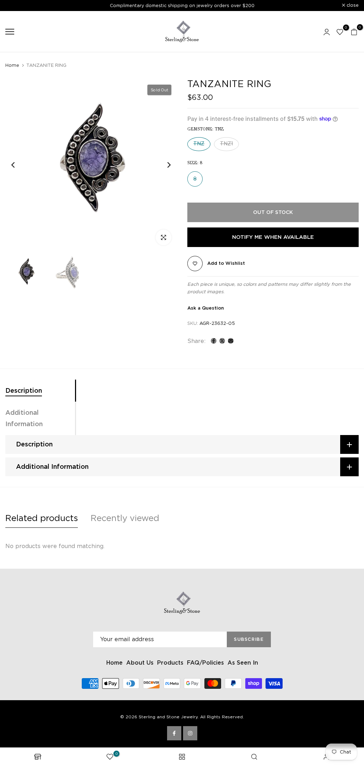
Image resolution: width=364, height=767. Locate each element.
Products (170, 662)
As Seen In (243, 662)
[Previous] (19, 165)
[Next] (163, 165)
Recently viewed (125, 518)
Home (12, 65)
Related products (41, 518)
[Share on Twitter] (222, 341)
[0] (340, 31)
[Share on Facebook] (213, 341)
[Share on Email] (231, 341)
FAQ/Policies (205, 662)
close (15, 5)
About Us (140, 662)
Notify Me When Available (273, 237)
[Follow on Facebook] (174, 733)
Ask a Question (205, 308)
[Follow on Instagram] (190, 733)
